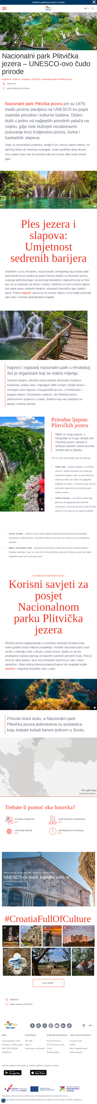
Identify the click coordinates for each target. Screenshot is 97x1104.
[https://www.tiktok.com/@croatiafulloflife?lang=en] (69, 1001)
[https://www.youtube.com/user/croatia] (57, 1001)
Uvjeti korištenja (48, 1090)
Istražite (9, 860)
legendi (36, 281)
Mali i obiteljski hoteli (82, 1024)
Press (51, 1024)
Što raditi (30, 1016)
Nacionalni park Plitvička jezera (34, 103)
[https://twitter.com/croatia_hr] (44, 1001)
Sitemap (49, 1099)
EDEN (75, 1020)
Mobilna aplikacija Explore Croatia (48, 2)
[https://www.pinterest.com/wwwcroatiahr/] (50, 1001)
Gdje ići (29, 1020)
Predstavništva (55, 1028)
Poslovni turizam (56, 1016)
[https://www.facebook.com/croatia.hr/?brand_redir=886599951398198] (32, 1001)
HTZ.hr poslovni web (58, 1020)
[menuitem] (13, 1048)
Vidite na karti (86, 769)
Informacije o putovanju (36, 1024)
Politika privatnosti (49, 1095)
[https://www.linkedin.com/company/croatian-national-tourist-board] (63, 1001)
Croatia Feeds (79, 1016)
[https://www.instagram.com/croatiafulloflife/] (38, 1001)
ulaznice (31, 644)
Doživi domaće (79, 1028)
